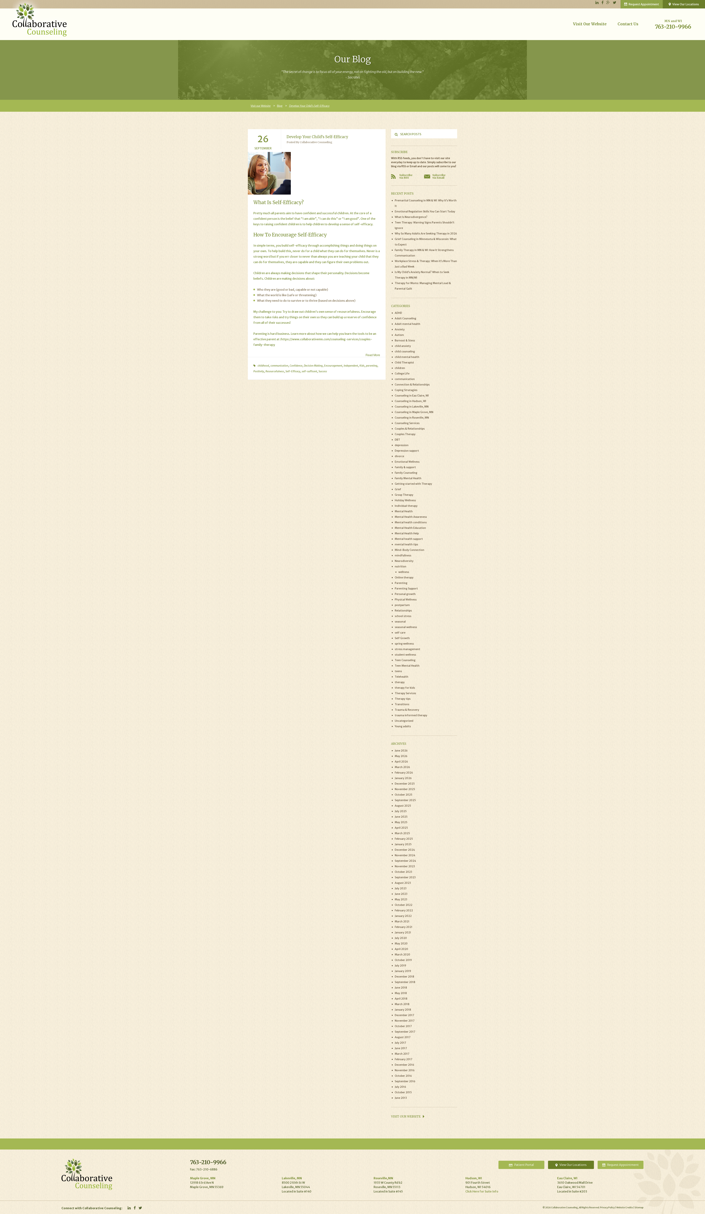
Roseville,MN (383, 1178)
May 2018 (401, 993)
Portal (524, 1165)
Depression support (407, 450)
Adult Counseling (405, 318)
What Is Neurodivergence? (411, 217)
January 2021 (403, 932)
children (400, 368)
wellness (403, 572)
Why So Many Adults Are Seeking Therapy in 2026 (426, 233)
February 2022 (404, 910)
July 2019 (400, 965)
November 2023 (405, 866)
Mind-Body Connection (409, 550)
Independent (351, 365)
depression (401, 445)
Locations (573, 1165)
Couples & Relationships (410, 428)
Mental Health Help (407, 533)
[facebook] (602, 3)
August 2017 (403, 1037)
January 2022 (403, 916)
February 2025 (404, 838)
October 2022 (403, 905)
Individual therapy (406, 506)
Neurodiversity (404, 561)
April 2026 (401, 761)
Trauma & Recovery (407, 709)
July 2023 (400, 888)
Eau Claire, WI (567, 1178)
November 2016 (405, 1070)
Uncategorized (404, 720)
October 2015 (403, 1092)
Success (323, 371)
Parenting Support (406, 588)
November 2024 (405, 855)
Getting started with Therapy (413, 483)
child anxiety (403, 346)
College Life (402, 373)
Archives (398, 743)
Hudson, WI (473, 1178)
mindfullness (403, 555)
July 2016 (400, 1087)
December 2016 (404, 1064)
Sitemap (639, 1207)
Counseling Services (407, 423)
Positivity (258, 371)
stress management (407, 649)
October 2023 (403, 872)
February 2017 (403, 1059)
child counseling (405, 351)
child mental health (407, 357)
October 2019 (403, 960)
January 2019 (403, 971)
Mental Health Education (410, 528)
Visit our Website (590, 24)
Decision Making (313, 365)
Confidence (296, 365)
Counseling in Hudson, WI (410, 401)
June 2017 (401, 1048)
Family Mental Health (408, 478)
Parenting (260, 334)
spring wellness (404, 643)
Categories (400, 306)
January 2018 (403, 1009)
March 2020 (402, 954)
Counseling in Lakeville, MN (412, 406)
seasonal (400, 621)
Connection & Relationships (412, 384)
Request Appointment (644, 4)
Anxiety (400, 329)
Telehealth (401, 676)
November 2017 (405, 1020)
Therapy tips (403, 698)
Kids (361, 365)
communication (279, 365)
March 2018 (402, 1004)
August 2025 (403, 805)
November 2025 (405, 789)
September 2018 (405, 982)
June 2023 (401, 894)
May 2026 (401, 756)
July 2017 (400, 1042)
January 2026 (403, 778)
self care (400, 632)
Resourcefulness (274, 371)
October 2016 (403, 1075)
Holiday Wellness (405, 500)
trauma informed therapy (411, 715)
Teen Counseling (405, 660)
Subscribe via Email (439, 176)
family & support (405, 467)
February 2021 (403, 927)
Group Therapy (404, 494)
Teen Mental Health (407, 665)
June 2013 (401, 1098)
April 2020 (401, 949)
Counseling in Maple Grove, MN (414, 412)
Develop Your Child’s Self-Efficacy (317, 137)
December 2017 (404, 1015)
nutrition (400, 566)
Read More (373, 355)
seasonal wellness (406, 627)
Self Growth (402, 638)
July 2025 (401, 811)
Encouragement (333, 365)
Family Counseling (406, 472)
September (263, 148)
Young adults (403, 726)
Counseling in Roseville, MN (412, 417)
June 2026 (401, 750)
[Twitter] (614, 3)
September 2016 (405, 1081)
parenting (371, 365)
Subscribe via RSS (406, 176)
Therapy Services (405, 693)
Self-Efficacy (292, 371)
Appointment (623, 1165)
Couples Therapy (405, 434)
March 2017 (402, 1053)
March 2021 (402, 921)
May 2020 (401, 943)
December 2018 (404, 976)
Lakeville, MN (292, 1178)
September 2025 (405, 800)
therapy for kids (405, 687)
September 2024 (405, 860)
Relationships (403, 610)
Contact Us (628, 24)
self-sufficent (309, 371)
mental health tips (406, 544)
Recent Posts (402, 193)
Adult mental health (407, 324)
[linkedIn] (597, 3)
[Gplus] (608, 3)
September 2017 (405, 1031)
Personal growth (405, 594)
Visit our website (406, 1116)
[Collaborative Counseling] (39, 18)
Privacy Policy (607, 1207)
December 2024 (405, 849)
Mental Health (404, 511)
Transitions (402, 704)
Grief (398, 489)
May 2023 (401, 899)
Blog (280, 105)
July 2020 (401, 938)
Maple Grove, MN (202, 1178)
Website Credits (624, 1207)
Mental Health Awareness (411, 517)
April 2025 (401, 827)
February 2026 (404, 772)
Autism (399, 335)
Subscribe (399, 152)
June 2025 (401, 816)
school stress (403, 616)
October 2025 (403, 794)
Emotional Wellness (407, 461)
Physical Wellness (406, 599)
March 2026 (402, 767)
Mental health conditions (411, 522)
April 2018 (401, 998)
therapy (400, 682)
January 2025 (403, 844)
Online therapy (404, 577)
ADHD (398, 313)
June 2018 (401, 987)
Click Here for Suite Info (481, 1191)
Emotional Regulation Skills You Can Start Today (425, 211)
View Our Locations (685, 4)
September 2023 (405, 877)
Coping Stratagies (406, 390)
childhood (263, 365)
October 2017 (403, 1026)
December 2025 (405, 783)
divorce (399, 456)
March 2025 (402, 833)
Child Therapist (404, 362)
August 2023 (403, 883)
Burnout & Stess (405, 340)
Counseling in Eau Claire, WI (412, 395)
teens (398, 671)
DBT (397, 439)
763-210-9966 (673, 26)
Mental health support (409, 539)
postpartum (402, 605)
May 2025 (401, 822)
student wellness (405, 654)
